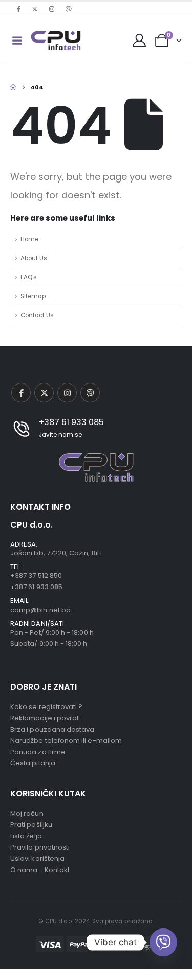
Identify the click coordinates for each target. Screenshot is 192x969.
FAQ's (28, 277)
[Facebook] (18, 9)
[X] (35, 9)
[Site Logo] (55, 40)
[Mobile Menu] (17, 40)
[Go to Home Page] (13, 87)
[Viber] (68, 9)
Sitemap (33, 296)
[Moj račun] (139, 40)
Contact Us (37, 315)
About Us (33, 258)
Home (29, 239)
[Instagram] (52, 9)
